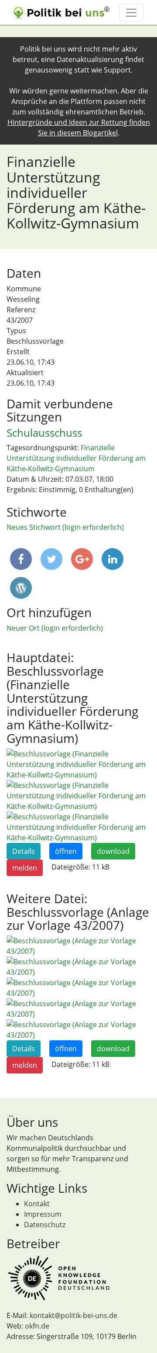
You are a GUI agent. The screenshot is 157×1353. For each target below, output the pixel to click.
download (113, 851)
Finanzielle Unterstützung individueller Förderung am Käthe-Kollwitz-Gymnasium (76, 458)
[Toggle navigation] (131, 12)
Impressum (42, 1214)
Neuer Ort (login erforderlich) (55, 628)
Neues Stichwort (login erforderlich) (65, 527)
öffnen (66, 851)
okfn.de (37, 1326)
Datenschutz (44, 1224)
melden (24, 868)
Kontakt (37, 1203)
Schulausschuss (44, 432)
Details (23, 851)
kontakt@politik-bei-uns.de (73, 1315)
